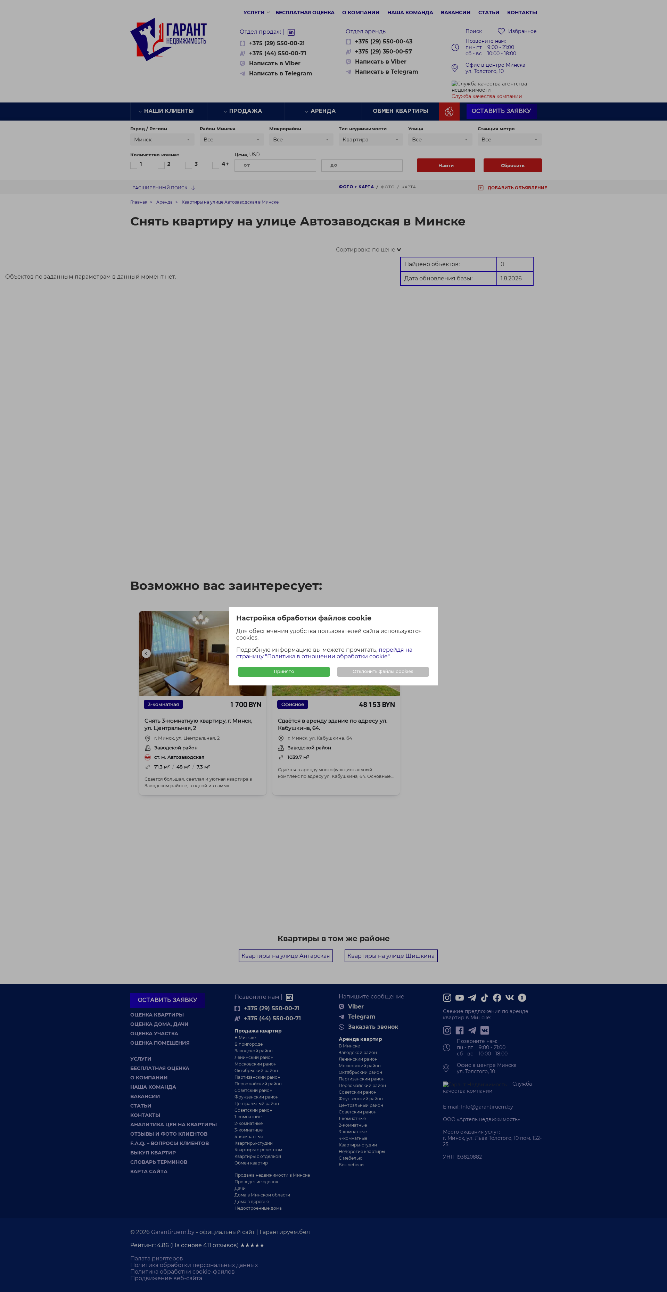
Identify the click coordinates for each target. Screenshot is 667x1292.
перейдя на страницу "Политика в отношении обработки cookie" (324, 653)
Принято (284, 672)
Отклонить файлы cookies (383, 672)
